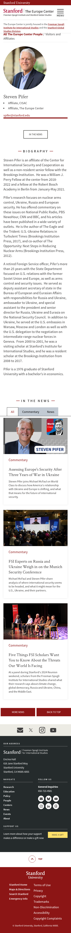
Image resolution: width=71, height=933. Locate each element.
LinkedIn (48, 806)
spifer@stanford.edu (16, 115)
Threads (56, 806)
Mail (41, 799)
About (6, 818)
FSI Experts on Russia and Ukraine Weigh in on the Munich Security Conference (35, 554)
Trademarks (41, 902)
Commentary (30, 412)
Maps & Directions (19, 889)
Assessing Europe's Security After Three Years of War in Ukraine (35, 461)
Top (40, 859)
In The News (35, 134)
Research (8, 787)
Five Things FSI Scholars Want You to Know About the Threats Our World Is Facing (35, 651)
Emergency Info (18, 898)
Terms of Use (42, 885)
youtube (53, 730)
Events (7, 814)
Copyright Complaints (48, 918)
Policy (6, 796)
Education (8, 791)
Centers (7, 805)
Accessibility (41, 913)
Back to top (54, 712)
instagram (42, 730)
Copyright (40, 896)
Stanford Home (18, 884)
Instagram (41, 806)
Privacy (38, 891)
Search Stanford (18, 894)
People (7, 800)
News (50, 412)
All (12, 412)
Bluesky (48, 799)
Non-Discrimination (46, 907)
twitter (31, 730)
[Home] (28, 12)
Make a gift (58, 834)
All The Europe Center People (23, 34)
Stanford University (16, 2)
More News (18, 712)
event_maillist (20, 730)
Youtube (56, 799)
